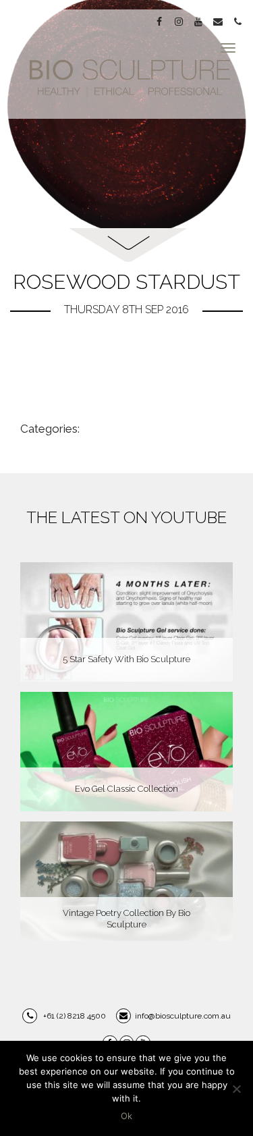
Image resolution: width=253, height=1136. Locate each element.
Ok (126, 1115)
